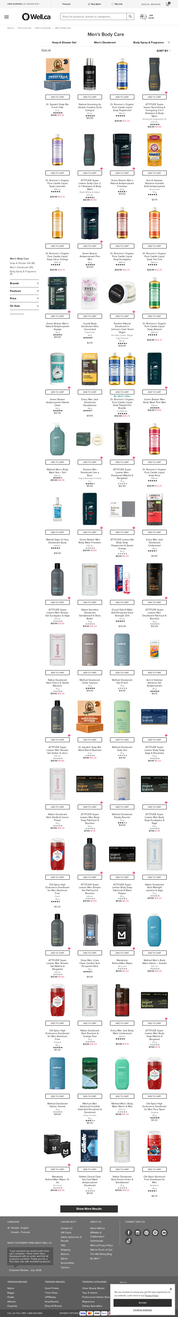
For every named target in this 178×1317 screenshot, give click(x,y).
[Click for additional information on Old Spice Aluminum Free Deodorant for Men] (154, 1161)
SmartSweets (52, 1301)
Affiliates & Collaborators (97, 1234)
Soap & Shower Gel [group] (64, 42)
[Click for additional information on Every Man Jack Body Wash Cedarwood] (122, 1015)
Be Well (95, 1258)
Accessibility (67, 1263)
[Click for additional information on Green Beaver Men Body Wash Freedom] (89, 523)
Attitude (11, 1301)
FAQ (63, 1245)
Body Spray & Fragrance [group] (148, 42)
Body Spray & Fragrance (23, 273)
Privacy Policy (151, 1295)
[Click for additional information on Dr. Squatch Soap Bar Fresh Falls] (57, 91)
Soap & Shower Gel (22, 263)
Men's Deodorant (21, 267)
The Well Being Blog (101, 1254)
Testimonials (96, 1241)
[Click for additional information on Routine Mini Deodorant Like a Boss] (89, 453)
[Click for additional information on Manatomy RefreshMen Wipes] (122, 944)
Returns (65, 1254)
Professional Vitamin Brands (97, 1297)
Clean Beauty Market (93, 1288)
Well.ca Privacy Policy (101, 1245)
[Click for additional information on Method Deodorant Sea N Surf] (122, 662)
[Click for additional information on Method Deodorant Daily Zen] (122, 729)
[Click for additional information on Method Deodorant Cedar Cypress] (89, 662)
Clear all (46, 50)
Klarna (64, 1258)
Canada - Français (20, 1232)
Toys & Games (90, 1293)
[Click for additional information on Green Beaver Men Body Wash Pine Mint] (154, 383)
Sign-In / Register (150, 4)
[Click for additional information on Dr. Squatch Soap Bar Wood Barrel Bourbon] (89, 729)
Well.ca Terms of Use (101, 1250)
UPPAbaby (50, 1297)
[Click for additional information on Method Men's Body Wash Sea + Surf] (57, 453)
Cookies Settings (142, 1310)
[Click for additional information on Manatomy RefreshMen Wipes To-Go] (57, 1161)
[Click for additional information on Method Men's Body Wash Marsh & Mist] (122, 1088)
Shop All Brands (53, 1306)
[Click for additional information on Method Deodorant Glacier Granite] (57, 1088)
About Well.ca (97, 1228)
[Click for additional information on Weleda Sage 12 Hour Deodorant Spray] (57, 523)
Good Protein (52, 1288)
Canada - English (20, 1228)
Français (66, 4)
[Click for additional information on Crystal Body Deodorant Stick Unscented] (89, 310)
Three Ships (51, 1293)
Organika (12, 1306)
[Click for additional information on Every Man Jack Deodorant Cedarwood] (154, 523)
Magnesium (88, 1301)
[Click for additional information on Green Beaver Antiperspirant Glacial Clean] (57, 383)
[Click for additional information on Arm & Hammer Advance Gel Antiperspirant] (154, 662)
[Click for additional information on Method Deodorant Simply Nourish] (122, 798)
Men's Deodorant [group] (105, 42)
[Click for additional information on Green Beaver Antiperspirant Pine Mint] (89, 237)
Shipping (65, 1250)
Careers (65, 1267)
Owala (10, 1297)
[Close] (171, 1289)
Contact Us (67, 1228)
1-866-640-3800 (34, 1313)
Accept (143, 1302)
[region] (142, 1299)
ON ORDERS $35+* (23, 4)
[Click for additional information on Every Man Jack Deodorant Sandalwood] (89, 383)
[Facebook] (128, 1232)
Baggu (10, 1293)
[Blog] (155, 1232)
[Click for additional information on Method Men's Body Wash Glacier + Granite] (154, 944)
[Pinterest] (146, 1232)
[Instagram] (137, 1232)
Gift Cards (66, 1232)
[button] (24, 266)
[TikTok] (128, 1240)
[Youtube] (164, 1232)
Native (10, 1288)
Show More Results (89, 1209)
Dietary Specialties (92, 1306)
